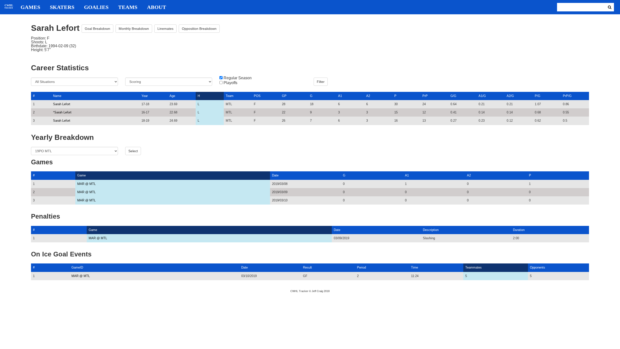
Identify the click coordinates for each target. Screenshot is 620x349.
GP (284, 96)
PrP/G (567, 96)
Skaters (62, 7)
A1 (340, 96)
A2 (368, 96)
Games (30, 7)
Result (307, 267)
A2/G (510, 96)
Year (144, 96)
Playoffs (230, 83)
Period (361, 267)
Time (414, 267)
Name (57, 96)
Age (172, 96)
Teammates (473, 267)
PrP (425, 96)
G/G (453, 96)
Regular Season (238, 78)
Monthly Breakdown (134, 29)
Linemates (165, 29)
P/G (537, 96)
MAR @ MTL (86, 184)
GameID (77, 267)
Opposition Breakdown (199, 29)
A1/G (482, 96)
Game (81, 175)
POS (257, 96)
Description (431, 230)
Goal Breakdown (97, 29)
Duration (519, 230)
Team (229, 96)
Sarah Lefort (61, 104)
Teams (127, 7)
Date (275, 175)
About (156, 7)
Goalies (96, 7)
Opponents (537, 267)
